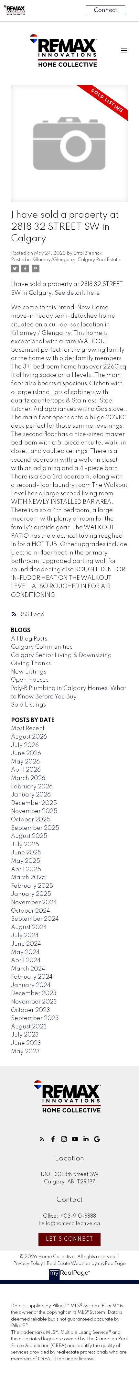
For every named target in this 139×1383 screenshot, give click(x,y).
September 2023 (35, 1018)
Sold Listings (28, 705)
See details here (77, 293)
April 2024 (26, 960)
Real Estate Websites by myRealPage (86, 1263)
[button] (42, 1139)
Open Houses (29, 680)
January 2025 (31, 894)
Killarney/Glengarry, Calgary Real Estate (76, 260)
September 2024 (35, 919)
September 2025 (35, 828)
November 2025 (34, 811)
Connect (105, 10)
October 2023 (30, 1010)
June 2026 (26, 753)
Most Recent (28, 728)
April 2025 (26, 870)
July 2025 (25, 845)
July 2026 (25, 745)
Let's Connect (69, 1239)
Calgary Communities (41, 647)
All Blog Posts (29, 639)
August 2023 (29, 1027)
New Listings (28, 672)
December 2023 (34, 993)
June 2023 (26, 1043)
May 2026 (25, 762)
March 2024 (28, 969)
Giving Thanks (31, 663)
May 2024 (25, 952)
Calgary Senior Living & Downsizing (61, 655)
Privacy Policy (28, 1263)
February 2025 (32, 886)
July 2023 (25, 1035)
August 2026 (29, 737)
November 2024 (34, 903)
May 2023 (25, 1052)
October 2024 (30, 911)
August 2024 (29, 927)
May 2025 (25, 861)
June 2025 (26, 853)
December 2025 (34, 803)
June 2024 (26, 944)
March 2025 (28, 878)
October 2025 (30, 820)
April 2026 (26, 770)
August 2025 (29, 836)
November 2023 (34, 1002)
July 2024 (25, 935)
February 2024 (32, 977)
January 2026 (31, 795)
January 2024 (31, 985)
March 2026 (28, 778)
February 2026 (32, 787)
